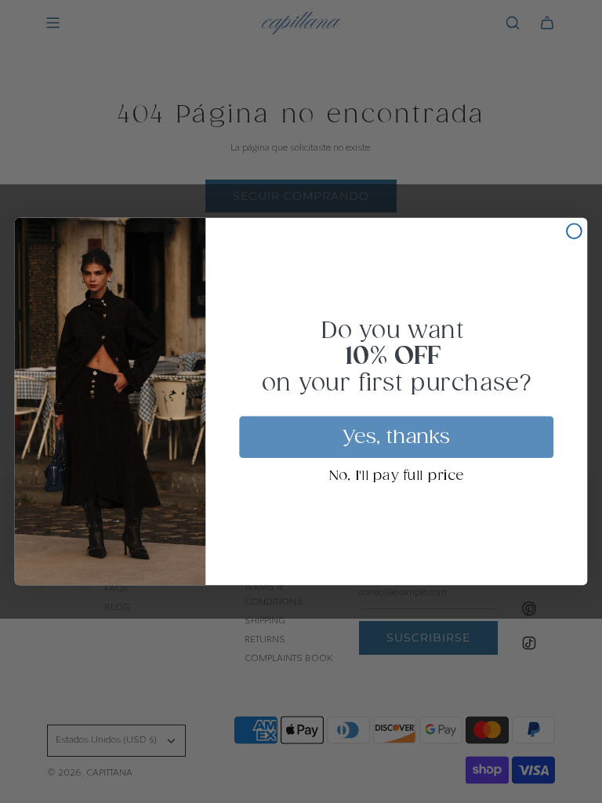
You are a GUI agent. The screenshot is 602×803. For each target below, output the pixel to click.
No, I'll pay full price (396, 476)
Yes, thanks (397, 436)
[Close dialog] (574, 230)
